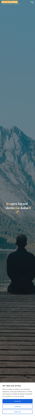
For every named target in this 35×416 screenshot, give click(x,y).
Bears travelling (9, 2)
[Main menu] (32, 2)
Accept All (17, 401)
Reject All (17, 412)
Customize (17, 406)
